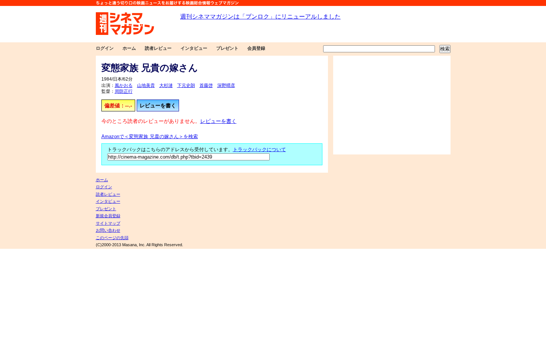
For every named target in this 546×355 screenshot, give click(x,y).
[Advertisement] (392, 105)
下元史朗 (186, 85)
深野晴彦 (226, 85)
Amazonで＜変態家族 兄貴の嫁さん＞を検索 (149, 136)
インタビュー (194, 48)
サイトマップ (108, 223)
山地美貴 (146, 85)
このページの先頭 (112, 237)
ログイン (105, 48)
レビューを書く (158, 105)
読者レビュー (158, 48)
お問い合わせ (108, 230)
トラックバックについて (259, 149)
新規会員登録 (108, 216)
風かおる (124, 85)
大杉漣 (166, 85)
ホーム (129, 48)
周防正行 (124, 91)
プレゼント (227, 48)
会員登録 (256, 48)
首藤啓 (206, 85)
